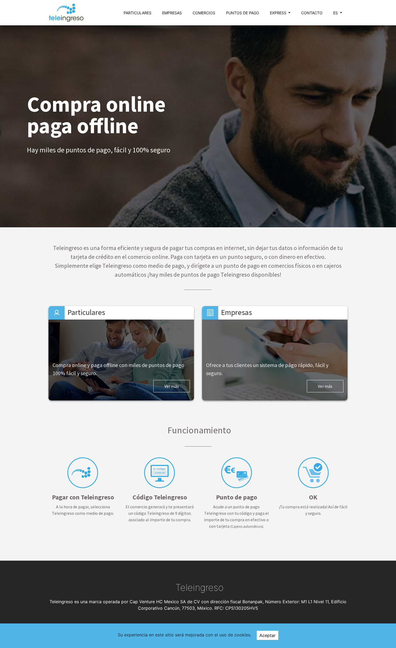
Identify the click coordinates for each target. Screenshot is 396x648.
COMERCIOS (204, 13)
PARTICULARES (137, 13)
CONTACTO (311, 13)
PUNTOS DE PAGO (242, 13)
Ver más (171, 386)
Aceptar (267, 635)
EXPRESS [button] (278, 13)
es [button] (336, 13)
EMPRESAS (172, 13)
